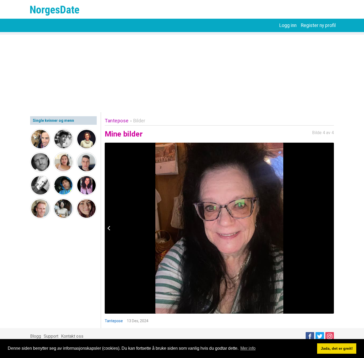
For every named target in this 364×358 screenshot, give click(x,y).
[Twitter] (320, 336)
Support (51, 336)
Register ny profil (318, 25)
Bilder (139, 120)
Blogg (35, 336)
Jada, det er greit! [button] (337, 348)
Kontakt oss (72, 336)
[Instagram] (329, 336)
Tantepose (117, 120)
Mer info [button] (248, 348)
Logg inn (288, 25)
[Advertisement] (182, 72)
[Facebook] (310, 336)
